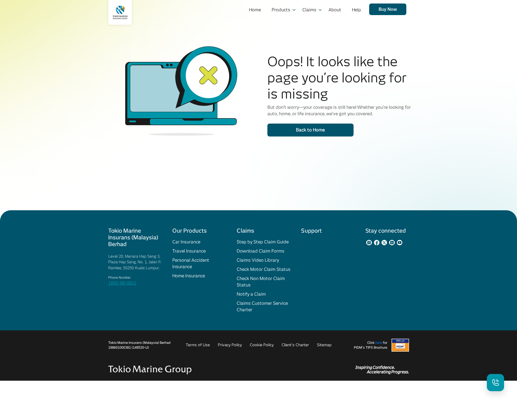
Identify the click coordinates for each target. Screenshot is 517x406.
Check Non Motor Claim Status (261, 282)
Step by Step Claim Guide (263, 241)
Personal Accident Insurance (190, 263)
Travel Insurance (189, 251)
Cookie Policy (262, 345)
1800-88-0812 (122, 283)
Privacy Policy (230, 345)
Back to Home (310, 129)
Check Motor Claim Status (264, 269)
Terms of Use (198, 345)
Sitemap (324, 345)
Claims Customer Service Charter (262, 306)
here (378, 343)
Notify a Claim (251, 294)
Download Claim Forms (260, 251)
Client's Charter (295, 345)
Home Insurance (188, 275)
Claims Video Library (258, 260)
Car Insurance (186, 241)
